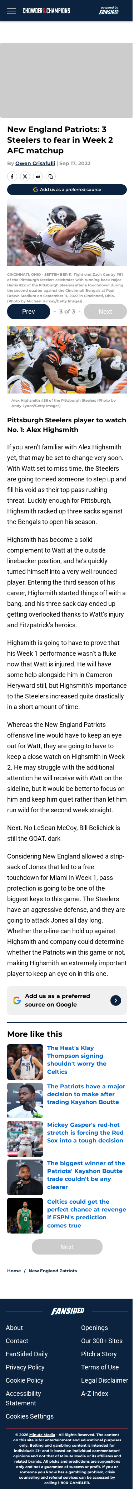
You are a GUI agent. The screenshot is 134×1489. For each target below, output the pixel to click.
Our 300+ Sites (102, 1341)
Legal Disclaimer (104, 1380)
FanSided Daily (27, 1354)
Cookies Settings (30, 1416)
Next (105, 311)
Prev (28, 311)
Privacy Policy (25, 1367)
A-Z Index (94, 1393)
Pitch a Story (99, 1354)
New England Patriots (53, 1270)
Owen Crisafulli (35, 163)
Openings (94, 1327)
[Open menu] (11, 10)
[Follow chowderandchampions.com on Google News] (115, 1000)
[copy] (51, 176)
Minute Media (42, 1434)
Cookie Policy (25, 1380)
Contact (17, 1341)
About (14, 1327)
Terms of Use (100, 1367)
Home (14, 1270)
